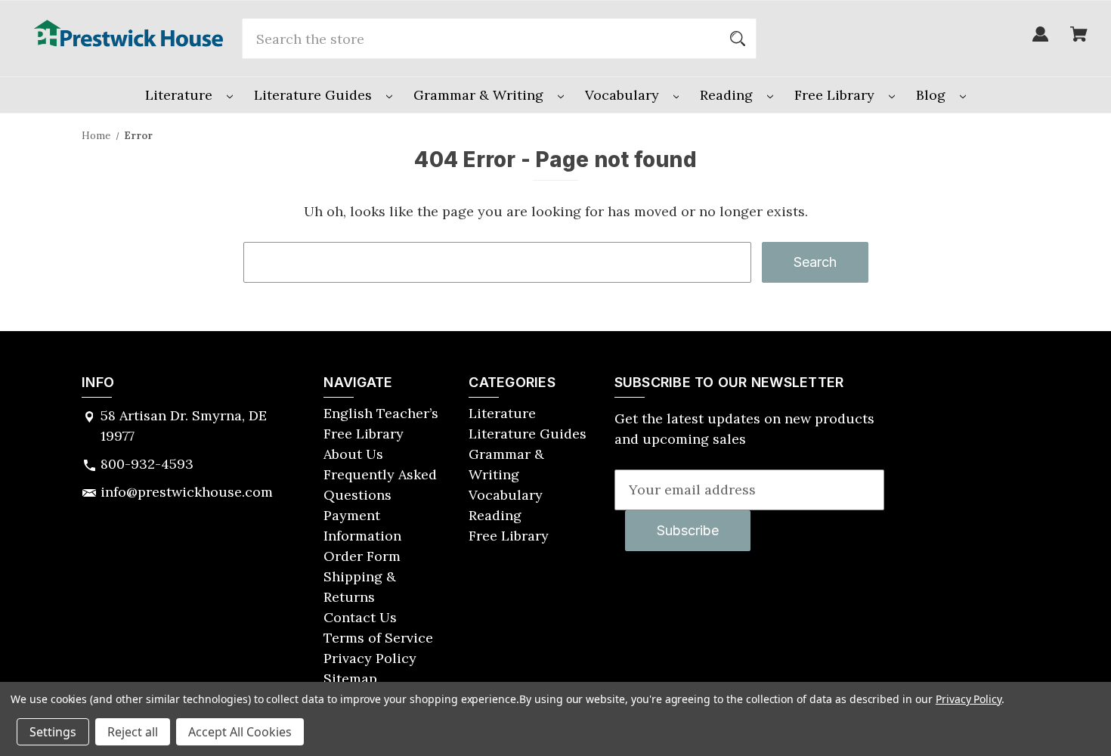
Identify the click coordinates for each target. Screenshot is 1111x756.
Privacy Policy (369, 658)
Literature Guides (315, 95)
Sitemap (350, 678)
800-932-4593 (147, 463)
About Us (353, 454)
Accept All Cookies (240, 731)
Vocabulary (624, 95)
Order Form (362, 556)
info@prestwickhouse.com (187, 491)
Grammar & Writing (480, 95)
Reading (728, 95)
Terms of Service (378, 637)
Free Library (836, 95)
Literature (180, 95)
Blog (932, 95)
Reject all (132, 731)
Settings (52, 731)
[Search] (738, 38)
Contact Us (360, 617)
